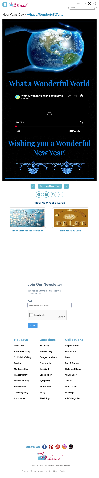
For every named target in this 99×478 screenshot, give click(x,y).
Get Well (44, 369)
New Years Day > (14, 14)
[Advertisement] (49, 254)
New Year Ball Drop (70, 230)
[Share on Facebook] (39, 194)
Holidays (70, 392)
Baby (42, 392)
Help (55, 471)
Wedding (45, 398)
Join (84, 3)
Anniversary (46, 351)
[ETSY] (72, 447)
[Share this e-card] (60, 194)
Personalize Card (50, 186)
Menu (4, 4)
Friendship (45, 363)
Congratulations (48, 357)
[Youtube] (58, 447)
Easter (17, 363)
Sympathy (45, 380)
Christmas (19, 398)
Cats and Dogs (73, 369)
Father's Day (20, 375)
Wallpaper (71, 375)
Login (79, 3)
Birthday (44, 345)
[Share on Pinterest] (46, 194)
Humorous (70, 351)
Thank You (45, 386)
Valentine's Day (22, 351)
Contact (63, 471)
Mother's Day (21, 369)
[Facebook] (45, 447)
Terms (33, 471)
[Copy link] (53, 194)
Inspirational (72, 345)
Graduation (46, 375)
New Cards (71, 386)
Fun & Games (72, 363)
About (40, 471)
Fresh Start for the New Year (27, 230)
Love (67, 357)
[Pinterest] (52, 447)
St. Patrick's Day (22, 357)
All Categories (72, 398)
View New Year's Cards (49, 202)
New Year (19, 345)
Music (48, 471)
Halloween (20, 386)
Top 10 (68, 380)
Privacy (25, 471)
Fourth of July (21, 380)
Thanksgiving (21, 392)
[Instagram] (65, 447)
